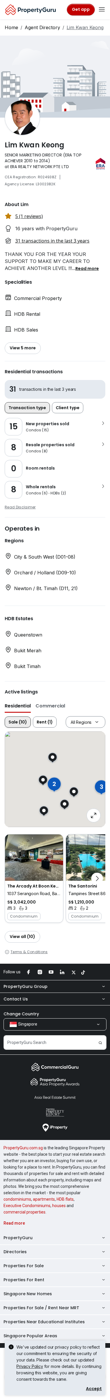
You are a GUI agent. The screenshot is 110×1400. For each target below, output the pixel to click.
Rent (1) (45, 722)
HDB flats (65, 1199)
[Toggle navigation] (102, 10)
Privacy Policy (29, 1366)
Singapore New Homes (28, 1294)
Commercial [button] (50, 705)
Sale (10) (18, 722)
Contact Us (16, 999)
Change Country (21, 1014)
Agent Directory (42, 27)
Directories (15, 1252)
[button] (87, 268)
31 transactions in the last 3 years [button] (52, 241)
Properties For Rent (24, 1280)
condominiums (17, 1199)
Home (11, 27)
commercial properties (24, 1212)
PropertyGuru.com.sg (23, 1148)
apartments (44, 1199)
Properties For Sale (24, 1266)
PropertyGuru (18, 1238)
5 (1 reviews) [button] (29, 216)
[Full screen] (94, 815)
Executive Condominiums (27, 1205)
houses (59, 1205)
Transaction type (27, 408)
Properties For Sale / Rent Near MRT (41, 1308)
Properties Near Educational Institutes (44, 1322)
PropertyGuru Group (26, 986)
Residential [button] (18, 705)
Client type (67, 408)
